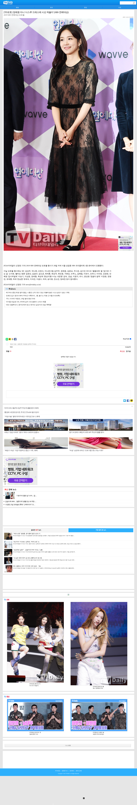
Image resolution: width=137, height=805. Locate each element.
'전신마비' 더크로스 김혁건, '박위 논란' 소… (47, 543)
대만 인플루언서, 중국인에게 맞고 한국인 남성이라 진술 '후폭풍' (29, 305)
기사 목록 (68, 745)
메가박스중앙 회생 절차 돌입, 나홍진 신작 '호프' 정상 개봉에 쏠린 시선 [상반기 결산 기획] (37, 292)
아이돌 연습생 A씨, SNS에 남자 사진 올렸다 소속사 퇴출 (26, 302)
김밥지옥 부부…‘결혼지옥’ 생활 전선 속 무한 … (20, 501)
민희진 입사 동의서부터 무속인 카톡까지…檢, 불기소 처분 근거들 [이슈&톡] (33, 295)
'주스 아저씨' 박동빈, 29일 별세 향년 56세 (20, 298)
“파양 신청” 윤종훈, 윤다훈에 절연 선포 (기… (44, 534)
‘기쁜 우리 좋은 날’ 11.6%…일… (26, 495)
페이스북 (79, 771)
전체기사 (65, 771)
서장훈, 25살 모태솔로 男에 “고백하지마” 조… (20, 504)
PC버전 (57, 771)
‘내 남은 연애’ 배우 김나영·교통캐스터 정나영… (44, 559)
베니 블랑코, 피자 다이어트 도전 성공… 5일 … (44, 567)
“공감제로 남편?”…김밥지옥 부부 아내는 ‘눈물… (44, 551)
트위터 (72, 771)
